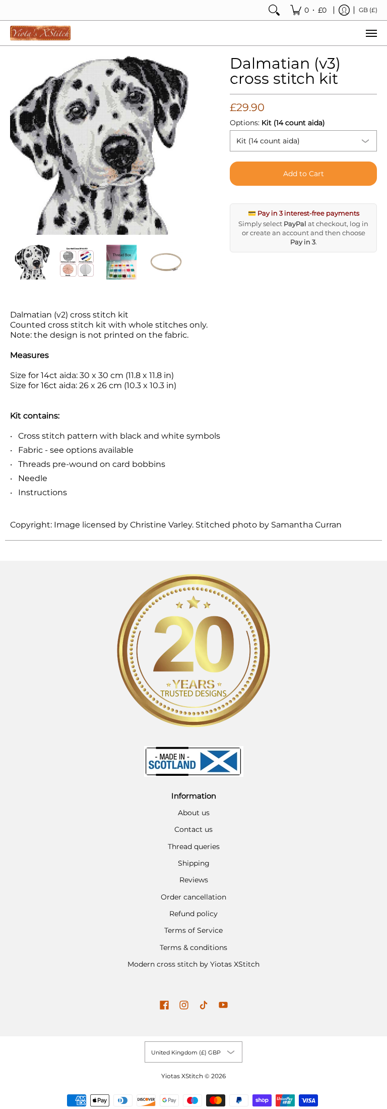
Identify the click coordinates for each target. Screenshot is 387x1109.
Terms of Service (193, 930)
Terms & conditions (193, 947)
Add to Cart (303, 173)
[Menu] (371, 33)
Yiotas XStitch (182, 1076)
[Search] (274, 10)
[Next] (181, 145)
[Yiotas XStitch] (40, 33)
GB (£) (368, 10)
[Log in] (344, 10)
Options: (277, 122)
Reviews (193, 879)
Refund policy (193, 913)
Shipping (194, 863)
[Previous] (17, 145)
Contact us (193, 829)
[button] (164, 1005)
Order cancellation (193, 897)
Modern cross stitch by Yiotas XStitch (193, 964)
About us (194, 812)
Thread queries (194, 846)
